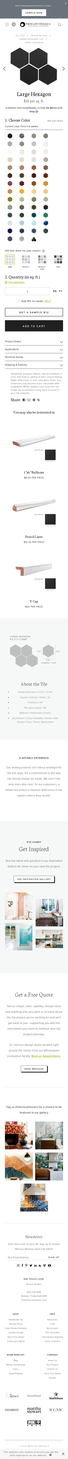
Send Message (34, 1068)
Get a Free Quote (15, 1336)
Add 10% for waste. (32, 301)
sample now (34, 12)
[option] (34, 67)
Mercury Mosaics (39, 1446)
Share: (16, 399)
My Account (52, 1328)
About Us (52, 1360)
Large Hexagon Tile (31, 39)
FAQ (52, 1323)
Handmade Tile (15, 1319)
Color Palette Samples (16, 1328)
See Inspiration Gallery (34, 879)
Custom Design (15, 1332)
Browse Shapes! (34, 1284)
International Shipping (52, 1336)
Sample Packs (16, 1323)
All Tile (20, 35)
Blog (16, 1360)
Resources (52, 1319)
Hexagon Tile (39, 35)
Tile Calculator (52, 1332)
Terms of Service (52, 1341)
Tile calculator (16, 282)
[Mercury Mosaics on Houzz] (40, 1265)
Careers (52, 1377)
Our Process (52, 1364)
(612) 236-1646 (34, 1291)
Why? (48, 301)
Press (15, 1368)
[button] (43, 251)
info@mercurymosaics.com (34, 1299)
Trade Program (16, 1373)
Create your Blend (15, 1341)
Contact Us (52, 1368)
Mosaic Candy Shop (15, 1364)
